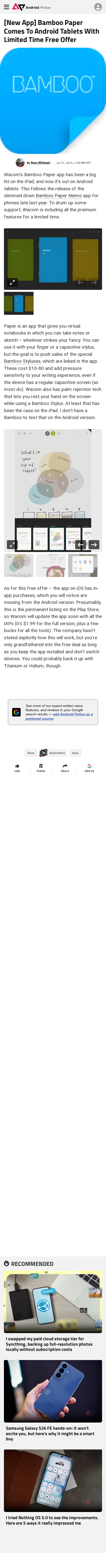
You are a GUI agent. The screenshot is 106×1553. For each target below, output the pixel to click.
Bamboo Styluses (22, 361)
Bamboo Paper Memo (59, 195)
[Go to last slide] (80, 544)
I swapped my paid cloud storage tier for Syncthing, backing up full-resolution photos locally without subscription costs (49, 1344)
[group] (53, 259)
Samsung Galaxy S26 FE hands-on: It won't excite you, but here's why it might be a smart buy (50, 1433)
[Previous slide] (80, 282)
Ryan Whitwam (40, 162)
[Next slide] (93, 282)
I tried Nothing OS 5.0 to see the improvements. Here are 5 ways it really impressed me (52, 1520)
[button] (19, 303)
